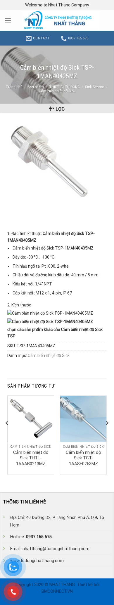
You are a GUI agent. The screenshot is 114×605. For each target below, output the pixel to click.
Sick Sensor (94, 87)
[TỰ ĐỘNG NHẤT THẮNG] (60, 20)
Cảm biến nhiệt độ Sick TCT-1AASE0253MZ (83, 458)
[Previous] (7, 434)
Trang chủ (14, 87)
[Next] (107, 434)
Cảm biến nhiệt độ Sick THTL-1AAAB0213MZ (31, 458)
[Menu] (7, 20)
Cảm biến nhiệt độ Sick (57, 91)
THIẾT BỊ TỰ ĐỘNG (64, 87)
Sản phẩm (36, 87)
